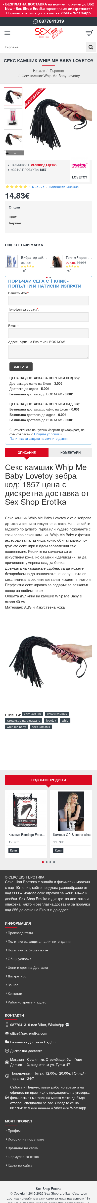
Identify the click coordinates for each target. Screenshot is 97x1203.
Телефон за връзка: (23, 309)
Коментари (70, 452)
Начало (39, 70)
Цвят (12, 216)
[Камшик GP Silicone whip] (71, 811)
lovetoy (51, 720)
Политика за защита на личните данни (38, 438)
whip (65, 720)
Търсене (57, 70)
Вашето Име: (18, 293)
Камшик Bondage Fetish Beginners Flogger (27, 835)
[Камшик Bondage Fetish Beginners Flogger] (26, 811)
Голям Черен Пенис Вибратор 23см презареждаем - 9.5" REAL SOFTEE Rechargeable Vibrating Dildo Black (79, 257)
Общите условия (46, 434)
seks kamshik (41, 727)
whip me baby (16, 727)
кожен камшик (57, 714)
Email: (13, 326)
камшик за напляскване (23, 720)
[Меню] (7, 33)
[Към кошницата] (89, 33)
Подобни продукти (48, 780)
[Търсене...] (91, 47)
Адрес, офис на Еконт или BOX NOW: (36, 342)
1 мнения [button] (37, 186)
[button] (15, 90)
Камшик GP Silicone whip (72, 835)
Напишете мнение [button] (64, 186)
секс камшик (32, 714)
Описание (27, 452)
